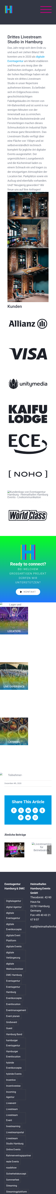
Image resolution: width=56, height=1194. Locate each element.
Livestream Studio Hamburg (14, 1141)
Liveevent (11, 1103)
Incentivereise (13, 1085)
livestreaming (13, 1126)
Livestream (12, 1109)
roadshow (11, 1167)
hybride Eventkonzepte (14, 1065)
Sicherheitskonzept (16, 1173)
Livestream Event (12, 1118)
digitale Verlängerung (13, 955)
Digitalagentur (13, 901)
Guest (9, 1028)
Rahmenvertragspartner (18, 1155)
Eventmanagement (16, 1010)
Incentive (11, 1080)
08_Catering (14, 731)
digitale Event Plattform (13, 938)
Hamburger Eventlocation (13, 1054)
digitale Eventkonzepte (14, 927)
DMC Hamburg (14, 975)
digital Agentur (14, 907)
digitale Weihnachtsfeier (14, 966)
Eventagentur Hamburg (13, 989)
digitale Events (14, 946)
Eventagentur (13, 980)
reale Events (12, 1161)
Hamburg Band (14, 1034)
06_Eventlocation (14, 620)
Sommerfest (12, 1179)
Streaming (11, 1185)
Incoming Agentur (11, 1094)
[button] (6, 849)
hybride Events (14, 1073)
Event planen (13, 1016)
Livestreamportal (15, 1132)
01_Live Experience (14, 676)
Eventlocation (13, 1004)
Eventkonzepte (14, 998)
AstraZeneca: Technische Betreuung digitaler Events (14, 850)
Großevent (11, 1022)
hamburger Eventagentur (13, 1043)
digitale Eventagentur (13, 916)
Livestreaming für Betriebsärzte (41, 847)
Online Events (13, 1149)
